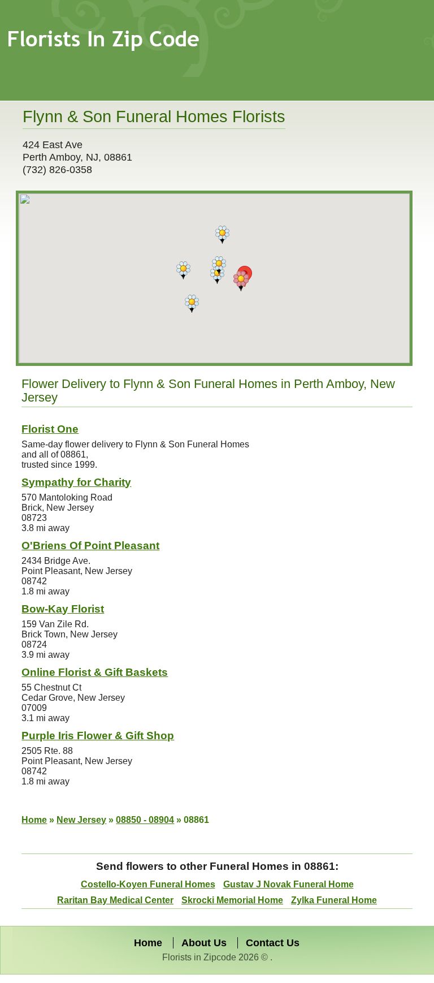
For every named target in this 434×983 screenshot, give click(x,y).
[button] (241, 281)
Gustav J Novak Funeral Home (288, 884)
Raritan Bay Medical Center (115, 900)
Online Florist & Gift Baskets (94, 672)
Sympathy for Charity (76, 482)
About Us (204, 942)
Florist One (50, 429)
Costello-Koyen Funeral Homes (148, 884)
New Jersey (81, 820)
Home (34, 820)
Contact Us (273, 942)
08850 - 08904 (145, 820)
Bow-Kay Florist (62, 609)
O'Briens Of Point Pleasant (90, 545)
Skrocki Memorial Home (232, 900)
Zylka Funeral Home (334, 900)
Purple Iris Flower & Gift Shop (97, 735)
